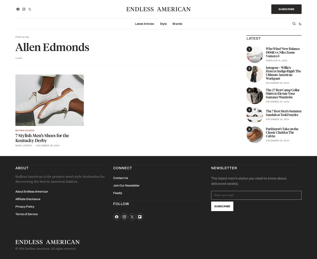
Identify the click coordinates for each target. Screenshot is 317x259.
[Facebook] (18, 9)
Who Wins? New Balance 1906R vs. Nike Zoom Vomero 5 (283, 52)
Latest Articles (144, 24)
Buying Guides (24, 130)
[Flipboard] (139, 216)
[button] (300, 23)
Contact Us (120, 178)
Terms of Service (26, 214)
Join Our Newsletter (126, 185)
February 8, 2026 (276, 60)
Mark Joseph (23, 145)
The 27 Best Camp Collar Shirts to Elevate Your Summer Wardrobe (283, 93)
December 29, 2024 (47, 145)
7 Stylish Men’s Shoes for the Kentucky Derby (42, 138)
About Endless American (31, 191)
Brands (177, 24)
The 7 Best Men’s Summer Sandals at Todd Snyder (284, 113)
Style (163, 24)
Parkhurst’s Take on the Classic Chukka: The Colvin (282, 132)
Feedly (117, 193)
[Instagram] (23, 9)
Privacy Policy (24, 206)
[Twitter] (29, 9)
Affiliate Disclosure (27, 199)
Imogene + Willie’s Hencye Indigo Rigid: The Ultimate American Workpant (283, 73)
